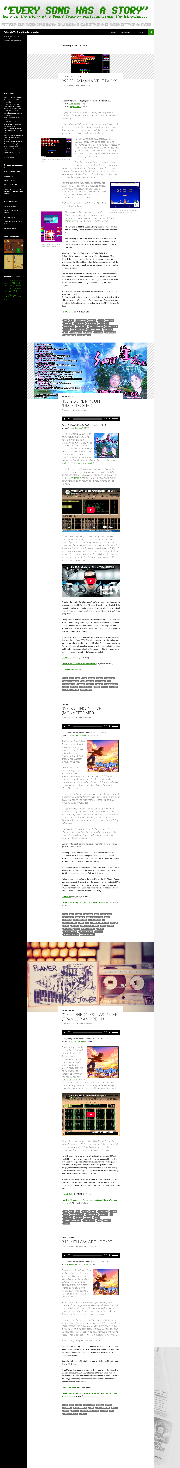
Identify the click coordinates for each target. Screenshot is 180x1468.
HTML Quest (74, 103)
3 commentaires (84, 85)
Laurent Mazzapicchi (100, 923)
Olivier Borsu (76, 332)
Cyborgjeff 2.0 (11, 201)
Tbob (97, 687)
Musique (114, 923)
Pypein (110, 926)
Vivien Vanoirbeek (87, 934)
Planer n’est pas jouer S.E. (79, 1264)
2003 (78, 678)
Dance (64, 397)
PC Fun (66, 1411)
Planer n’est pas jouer (78, 735)
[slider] (115, 419)
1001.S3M (7, 148)
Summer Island (76, 477)
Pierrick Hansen (111, 684)
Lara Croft (68, 1217)
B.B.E (96, 914)
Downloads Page (9, 157)
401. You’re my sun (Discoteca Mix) (81, 403)
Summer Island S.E (75, 428)
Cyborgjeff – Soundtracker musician (21, 32)
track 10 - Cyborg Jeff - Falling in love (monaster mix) (86, 902)
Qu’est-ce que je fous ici (82, 463)
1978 (17, 286)
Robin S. (104, 1411)
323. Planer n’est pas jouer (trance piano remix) (90, 1016)
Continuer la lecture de (72, 669)
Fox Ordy (67, 1408)
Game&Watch (69, 326)
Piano (97, 1217)
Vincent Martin (84, 335)
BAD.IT (6, 117)
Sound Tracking (139, 32)
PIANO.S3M (67, 1194)
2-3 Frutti (6, 286)
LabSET (66, 329)
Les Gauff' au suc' (94, 329)
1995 (9, 291)
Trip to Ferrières (86, 931)
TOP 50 (104, 687)
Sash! (77, 928)
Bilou (101, 320)
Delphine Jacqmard (71, 681)
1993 (19, 288)
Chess (93, 1211)
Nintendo (108, 329)
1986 (20, 286)
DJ (83, 681)
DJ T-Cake (67, 920)
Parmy (66, 926)
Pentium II (88, 332)
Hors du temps (8, 176)
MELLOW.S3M (69, 1387)
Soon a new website (10, 206)
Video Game (76, 77)
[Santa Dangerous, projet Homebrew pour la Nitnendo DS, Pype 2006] (51, 226)
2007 (71, 320)
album (91, 678)
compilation (106, 914)
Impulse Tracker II (96, 326)
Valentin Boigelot (71, 690)
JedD (81, 923)
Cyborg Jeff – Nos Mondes (12, 185)
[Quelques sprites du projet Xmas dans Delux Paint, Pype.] (56, 147)
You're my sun (86, 690)
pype (103, 926)
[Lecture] (65, 419)
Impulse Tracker (80, 920)
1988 (8, 288)
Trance (65, 704)
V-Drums (99, 931)
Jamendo (103, 1214)
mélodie (81, 684)
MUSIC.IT (66, 896)
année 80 (92, 320)
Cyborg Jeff (79, 323)
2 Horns (9, 283)
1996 (65, 1211)
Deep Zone (80, 917)
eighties (90, 681)
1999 (71, 678)
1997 (65, 678)
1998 (14, 295)
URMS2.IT (67, 657)
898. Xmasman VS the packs (89, 80)
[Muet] (109, 419)
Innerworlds (95, 920)
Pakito (90, 684)
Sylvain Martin (69, 335)
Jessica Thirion (111, 326)
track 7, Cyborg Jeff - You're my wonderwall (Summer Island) (13, 106)
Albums (113, 32)
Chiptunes (66, 77)
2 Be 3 (5, 280)
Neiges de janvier (9, 180)
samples (74, 687)
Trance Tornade (70, 931)
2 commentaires (81, 410)
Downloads (125, 32)
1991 (11, 288)
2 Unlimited (17, 283)
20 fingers (13, 286)
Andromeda (81, 320)
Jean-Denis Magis (70, 923)
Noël (65, 332)
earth (108, 1405)
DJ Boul (100, 1405)
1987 (5, 288)
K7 (87, 923)
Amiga (99, 678)
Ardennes (88, 914)
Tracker (114, 687)
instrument (100, 681)
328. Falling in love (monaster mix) (81, 710)
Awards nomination (10, 228)
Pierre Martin (111, 332)
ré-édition (68, 928)
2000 (5, 299)
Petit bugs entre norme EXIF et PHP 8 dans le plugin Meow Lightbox (13, 191)
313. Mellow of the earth (88, 1241)
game (66, 1214)
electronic (103, 323)
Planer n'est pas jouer (89, 926)
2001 (65, 320)
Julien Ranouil (69, 684)
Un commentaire (84, 717)
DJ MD (107, 917)
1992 (15, 288)
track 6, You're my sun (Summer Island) (79, 663)
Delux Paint (91, 323)
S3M (99, 1220)
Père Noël (98, 332)
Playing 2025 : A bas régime (12, 172)
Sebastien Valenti (70, 1414)
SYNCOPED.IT (8, 152)
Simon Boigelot (88, 928)
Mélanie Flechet (103, 1408)
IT (109, 681)
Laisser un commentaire (87, 1246)
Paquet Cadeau (75, 106)
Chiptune (109, 320)
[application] (91, 419)
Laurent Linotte (78, 329)
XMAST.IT (67, 312)
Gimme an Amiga (9, 217)
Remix (70, 397)
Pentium (99, 684)
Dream (64, 1010)
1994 (5, 292)
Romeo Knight (68, 1079)
